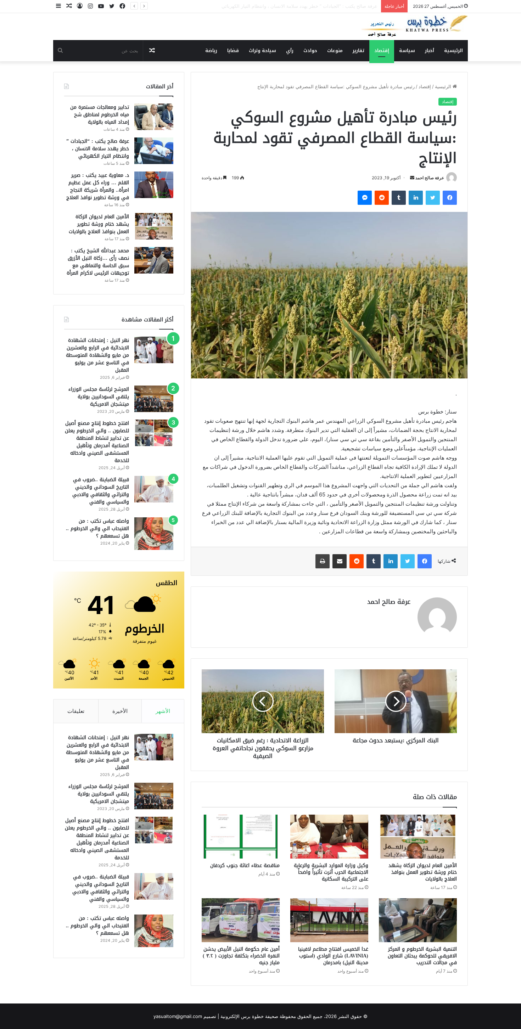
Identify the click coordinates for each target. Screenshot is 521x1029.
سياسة (407, 50)
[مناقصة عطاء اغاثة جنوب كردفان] (241, 837)
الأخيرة (120, 711)
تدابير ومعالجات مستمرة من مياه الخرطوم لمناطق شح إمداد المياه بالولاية (99, 114)
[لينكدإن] (416, 198)
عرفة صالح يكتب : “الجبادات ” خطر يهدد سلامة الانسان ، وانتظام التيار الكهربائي (97, 148)
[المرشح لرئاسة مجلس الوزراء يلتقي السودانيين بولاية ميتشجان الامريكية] (153, 399)
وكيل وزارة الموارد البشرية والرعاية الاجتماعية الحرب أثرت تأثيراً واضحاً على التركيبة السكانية (331, 872)
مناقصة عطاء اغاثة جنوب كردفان (245, 865)
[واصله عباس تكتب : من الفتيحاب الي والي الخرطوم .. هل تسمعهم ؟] (153, 533)
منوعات (335, 50)
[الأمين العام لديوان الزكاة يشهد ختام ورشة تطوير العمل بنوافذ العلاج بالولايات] (418, 837)
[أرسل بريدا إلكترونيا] (412, 177)
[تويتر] (433, 198)
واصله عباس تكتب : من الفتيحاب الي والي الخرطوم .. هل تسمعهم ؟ (97, 528)
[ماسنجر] (365, 198)
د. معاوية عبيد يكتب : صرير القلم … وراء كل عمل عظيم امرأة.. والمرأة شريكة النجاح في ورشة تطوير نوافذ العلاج (266, 6)
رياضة (211, 50)
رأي (289, 50)
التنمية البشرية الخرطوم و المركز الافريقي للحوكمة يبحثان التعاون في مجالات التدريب (422, 955)
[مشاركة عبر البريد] (339, 561)
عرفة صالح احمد (429, 177)
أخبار (429, 50)
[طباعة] (322, 561)
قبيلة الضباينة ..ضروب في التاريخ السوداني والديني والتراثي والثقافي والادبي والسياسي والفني (100, 491)
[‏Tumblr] (399, 198)
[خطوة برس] (415, 26)
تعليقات (75, 711)
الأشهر (163, 711)
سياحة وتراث (262, 50)
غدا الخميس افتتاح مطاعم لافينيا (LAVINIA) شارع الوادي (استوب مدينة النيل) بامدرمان (333, 955)
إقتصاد (381, 50)
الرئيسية (453, 50)
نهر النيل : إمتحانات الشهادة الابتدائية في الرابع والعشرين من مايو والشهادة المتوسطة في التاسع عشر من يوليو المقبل (97, 355)
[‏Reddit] (382, 198)
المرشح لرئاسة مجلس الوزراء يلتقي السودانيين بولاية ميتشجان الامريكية (98, 396)
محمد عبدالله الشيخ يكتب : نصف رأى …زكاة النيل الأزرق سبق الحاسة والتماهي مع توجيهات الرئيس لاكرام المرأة (98, 262)
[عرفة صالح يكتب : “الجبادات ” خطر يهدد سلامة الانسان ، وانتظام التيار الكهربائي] (153, 150)
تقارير (358, 50)
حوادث (310, 50)
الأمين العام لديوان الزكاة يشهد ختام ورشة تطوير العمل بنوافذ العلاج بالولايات (422, 872)
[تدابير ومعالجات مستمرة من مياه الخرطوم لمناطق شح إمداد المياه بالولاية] (153, 116)
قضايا (233, 50)
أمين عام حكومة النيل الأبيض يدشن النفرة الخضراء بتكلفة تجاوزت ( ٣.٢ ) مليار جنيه (241, 955)
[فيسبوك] (450, 198)
